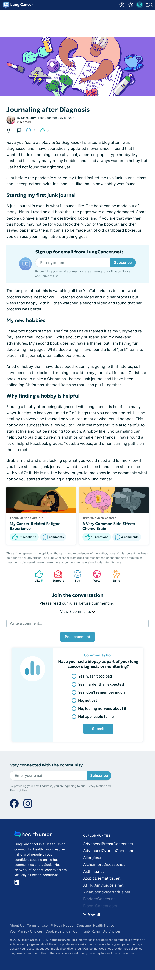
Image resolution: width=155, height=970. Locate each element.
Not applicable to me (96, 716)
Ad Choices (112, 931)
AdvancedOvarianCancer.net (109, 850)
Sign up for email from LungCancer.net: (79, 252)
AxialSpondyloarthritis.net (106, 892)
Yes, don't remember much (101, 692)
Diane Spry (28, 117)
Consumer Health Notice (95, 925)
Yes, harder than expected (101, 684)
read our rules (65, 603)
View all (93, 914)
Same (114, 576)
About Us (17, 925)
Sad (74, 576)
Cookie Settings (58, 931)
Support (57, 576)
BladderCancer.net (100, 899)
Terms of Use (49, 276)
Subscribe (123, 262)
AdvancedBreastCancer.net (108, 844)
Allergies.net (94, 857)
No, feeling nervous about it (102, 708)
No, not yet (87, 700)
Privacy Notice (120, 271)
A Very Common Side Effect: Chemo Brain (108, 526)
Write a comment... (26, 623)
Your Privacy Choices (26, 931)
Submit (98, 728)
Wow (94, 576)
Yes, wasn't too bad (95, 676)
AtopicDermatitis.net (102, 878)
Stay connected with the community (46, 765)
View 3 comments (76, 611)
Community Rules (86, 931)
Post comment (77, 637)
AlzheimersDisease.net (104, 864)
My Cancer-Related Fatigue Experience (35, 526)
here (118, 562)
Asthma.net (93, 871)
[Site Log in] (130, 4)
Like (37, 576)
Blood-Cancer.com (100, 906)
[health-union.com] (33, 835)
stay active (16, 431)
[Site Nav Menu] (149, 4)
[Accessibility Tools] (121, 4)
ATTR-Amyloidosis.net (103, 885)
